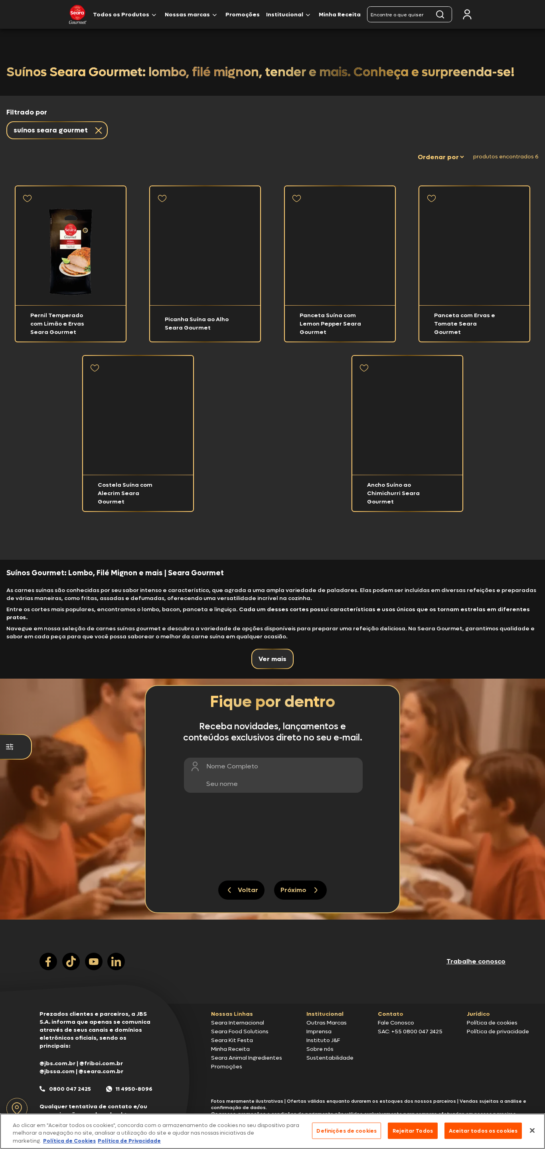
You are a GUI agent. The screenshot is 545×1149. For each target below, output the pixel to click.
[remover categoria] (97, 130)
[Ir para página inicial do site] (272, 988)
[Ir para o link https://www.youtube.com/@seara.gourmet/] (94, 961)
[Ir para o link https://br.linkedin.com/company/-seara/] (116, 961)
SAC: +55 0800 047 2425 (410, 1031)
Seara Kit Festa (232, 1040)
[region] (272, 1131)
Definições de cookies (346, 1130)
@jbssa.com (57, 1071)
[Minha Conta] (467, 15)
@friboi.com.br (101, 1063)
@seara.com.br (101, 1071)
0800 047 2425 (70, 1089)
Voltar (248, 890)
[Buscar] (440, 14)
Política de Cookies (69, 1140)
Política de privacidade (498, 1031)
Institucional (284, 14)
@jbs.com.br (57, 1063)
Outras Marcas (326, 1023)
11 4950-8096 (134, 1089)
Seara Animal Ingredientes (246, 1058)
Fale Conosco (396, 1023)
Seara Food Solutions (240, 1031)
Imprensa (319, 1031)
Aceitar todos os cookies (483, 1130)
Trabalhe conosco (476, 961)
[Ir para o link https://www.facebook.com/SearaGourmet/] (48, 962)
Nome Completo (232, 766)
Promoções (242, 14)
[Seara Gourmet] (78, 14)
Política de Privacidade (129, 1140)
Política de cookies (492, 1023)
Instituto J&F (323, 1040)
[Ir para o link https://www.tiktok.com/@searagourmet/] (71, 961)
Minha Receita (340, 14)
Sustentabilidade (329, 1058)
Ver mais (272, 659)
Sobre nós (320, 1049)
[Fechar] (532, 1130)
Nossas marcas (187, 14)
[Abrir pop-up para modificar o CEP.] (17, 1108)
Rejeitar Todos (413, 1130)
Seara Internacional (237, 1023)
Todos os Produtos (121, 14)
